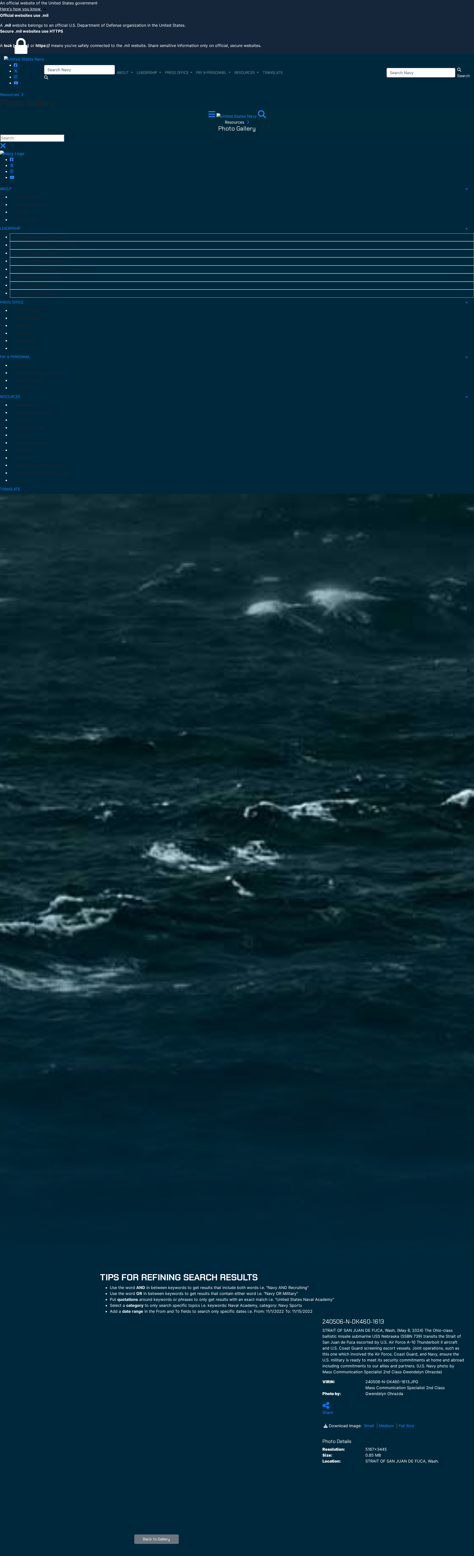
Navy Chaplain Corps (33, 443)
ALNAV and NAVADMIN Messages (43, 473)
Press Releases (28, 318)
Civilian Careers (28, 388)
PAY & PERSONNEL (15, 357)
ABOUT (6, 188)
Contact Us (25, 480)
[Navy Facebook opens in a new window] (15, 65)
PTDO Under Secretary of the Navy (47, 245)
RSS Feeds (25, 458)
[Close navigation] (3, 147)
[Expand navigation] (212, 115)
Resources (10, 94)
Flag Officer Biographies (38, 293)
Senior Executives (32, 285)
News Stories (27, 348)
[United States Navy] (24, 58)
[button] (237, 9)
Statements (26, 340)
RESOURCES (10, 396)
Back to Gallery (156, 1539)
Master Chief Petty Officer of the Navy (51, 269)
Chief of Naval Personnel (38, 277)
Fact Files (24, 450)
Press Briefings (28, 310)
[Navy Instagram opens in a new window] (15, 76)
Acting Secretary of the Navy (42, 237)
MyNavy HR (25, 365)
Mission (22, 212)
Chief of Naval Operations (39, 253)
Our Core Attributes (32, 204)
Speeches (24, 333)
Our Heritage (26, 220)
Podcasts (24, 435)
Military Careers (29, 380)
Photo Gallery (27, 405)
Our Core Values (29, 197)
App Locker (25, 420)
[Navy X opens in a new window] (16, 70)
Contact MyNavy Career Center (42, 373)
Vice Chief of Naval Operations (43, 261)
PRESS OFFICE (11, 302)
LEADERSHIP (10, 228)
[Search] (262, 115)
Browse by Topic (30, 427)
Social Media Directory (34, 412)
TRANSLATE (10, 489)
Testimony (25, 325)
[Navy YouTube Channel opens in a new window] (16, 82)
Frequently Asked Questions (39, 465)
